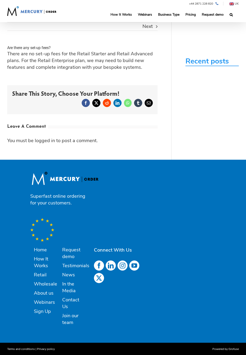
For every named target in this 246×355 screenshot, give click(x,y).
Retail (40, 275)
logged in (45, 140)
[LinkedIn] (111, 265)
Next (147, 26)
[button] (231, 14)
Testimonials (75, 265)
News (68, 275)
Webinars (44, 302)
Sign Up (42, 311)
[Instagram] (122, 265)
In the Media (69, 287)
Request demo (71, 253)
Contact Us (70, 303)
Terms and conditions (21, 349)
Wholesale (45, 284)
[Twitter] (99, 278)
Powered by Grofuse (225, 349)
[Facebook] (99, 265)
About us (44, 293)
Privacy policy (46, 349)
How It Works (41, 262)
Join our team (70, 319)
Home (40, 250)
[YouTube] (134, 265)
